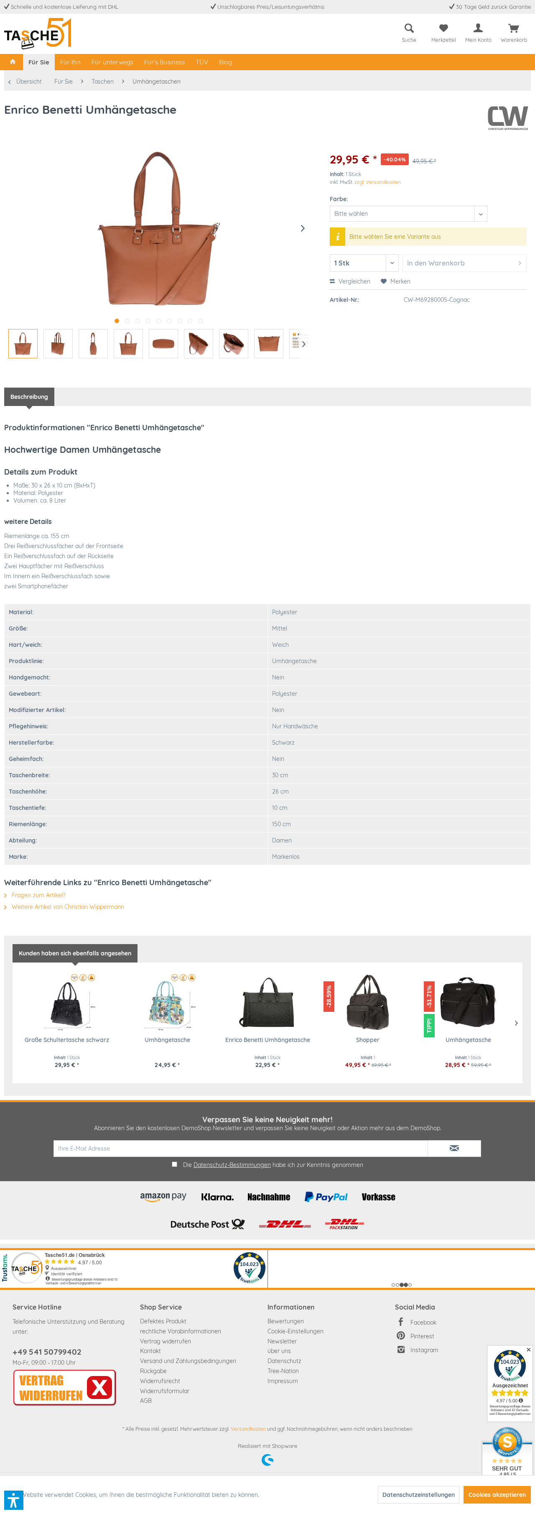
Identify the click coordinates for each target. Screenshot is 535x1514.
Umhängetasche (167, 1040)
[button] (13, 1500)
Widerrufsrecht (160, 1381)
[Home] (12, 62)
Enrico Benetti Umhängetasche (267, 1040)
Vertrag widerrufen (165, 1341)
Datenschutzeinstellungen (418, 1495)
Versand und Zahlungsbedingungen (188, 1361)
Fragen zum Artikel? (38, 895)
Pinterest (422, 1336)
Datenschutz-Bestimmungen (232, 1165)
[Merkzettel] (443, 28)
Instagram (424, 1350)
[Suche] (409, 28)
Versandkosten (248, 1429)
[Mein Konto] (478, 28)
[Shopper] (368, 1002)
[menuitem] (409, 31)
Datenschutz (284, 1361)
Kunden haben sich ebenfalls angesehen (75, 953)
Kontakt (150, 1351)
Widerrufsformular (164, 1391)
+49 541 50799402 (47, 1352)
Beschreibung (29, 397)
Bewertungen (286, 1321)
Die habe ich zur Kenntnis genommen (273, 1165)
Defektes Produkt (163, 1321)
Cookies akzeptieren (497, 1495)
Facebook (423, 1322)
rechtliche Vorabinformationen (180, 1331)
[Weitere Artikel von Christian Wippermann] (508, 118)
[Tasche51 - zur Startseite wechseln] (37, 33)
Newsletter (282, 1341)
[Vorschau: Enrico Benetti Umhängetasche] (23, 343)
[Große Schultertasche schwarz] (67, 1002)
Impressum (283, 1381)
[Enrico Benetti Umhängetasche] (267, 1002)
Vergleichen (353, 281)
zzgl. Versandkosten (377, 182)
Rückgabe (153, 1371)
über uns (279, 1351)
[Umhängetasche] (167, 1002)
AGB (146, 1400)
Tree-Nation (283, 1371)
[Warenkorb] (513, 28)
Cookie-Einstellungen (296, 1331)
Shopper (368, 1040)
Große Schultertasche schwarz (67, 1040)
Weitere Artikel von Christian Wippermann (67, 907)
